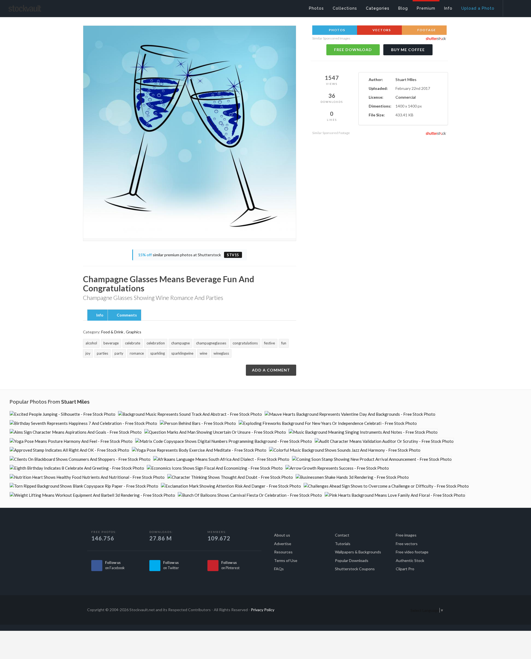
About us (282, 535)
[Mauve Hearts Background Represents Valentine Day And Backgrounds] (350, 414)
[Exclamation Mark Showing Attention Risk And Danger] (231, 486)
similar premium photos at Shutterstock (188, 254)
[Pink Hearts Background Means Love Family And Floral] (395, 495)
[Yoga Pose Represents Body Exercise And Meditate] (199, 450)
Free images (406, 535)
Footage (426, 30)
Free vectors (407, 543)
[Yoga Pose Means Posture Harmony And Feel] (71, 441)
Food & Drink (112, 332)
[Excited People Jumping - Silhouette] (62, 414)
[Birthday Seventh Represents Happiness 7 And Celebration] (83, 423)
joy (87, 353)
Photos (336, 30)
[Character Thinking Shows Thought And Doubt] (230, 477)
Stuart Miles (406, 79)
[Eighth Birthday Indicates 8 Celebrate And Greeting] (77, 468)
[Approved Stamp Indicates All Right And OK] (69, 450)
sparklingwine (182, 353)
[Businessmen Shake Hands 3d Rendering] (352, 477)
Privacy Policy (262, 609)
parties (102, 353)
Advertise (282, 543)
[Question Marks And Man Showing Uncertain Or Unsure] (215, 432)
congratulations (245, 343)
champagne (180, 343)
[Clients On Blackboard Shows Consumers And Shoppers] (80, 459)
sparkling (157, 353)
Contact (342, 535)
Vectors (381, 30)
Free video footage (412, 552)
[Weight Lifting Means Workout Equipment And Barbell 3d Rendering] (92, 495)
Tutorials (342, 543)
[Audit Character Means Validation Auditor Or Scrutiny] (384, 441)
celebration (156, 343)
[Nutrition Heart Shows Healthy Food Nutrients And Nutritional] (87, 477)
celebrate (132, 343)
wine (203, 353)
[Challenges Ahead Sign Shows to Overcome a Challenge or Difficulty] (386, 486)
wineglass (221, 353)
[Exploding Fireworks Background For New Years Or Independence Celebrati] (328, 423)
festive (269, 343)
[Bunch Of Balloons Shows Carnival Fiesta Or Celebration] (250, 495)
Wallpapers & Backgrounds (358, 552)
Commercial (405, 97)
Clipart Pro (405, 568)
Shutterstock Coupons (355, 568)
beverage (111, 343)
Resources (283, 552)
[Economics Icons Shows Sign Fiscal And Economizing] (215, 468)
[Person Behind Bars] (198, 423)
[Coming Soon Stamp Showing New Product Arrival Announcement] (372, 459)
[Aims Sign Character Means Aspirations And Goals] (76, 432)
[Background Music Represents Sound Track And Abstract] (190, 414)
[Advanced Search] (513, 7)
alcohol (91, 343)
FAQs (279, 568)
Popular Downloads (351, 560)
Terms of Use (285, 560)
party (118, 353)
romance (137, 353)
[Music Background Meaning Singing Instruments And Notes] (363, 432)
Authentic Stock (410, 560)
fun (283, 343)
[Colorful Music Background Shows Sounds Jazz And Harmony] (344, 450)
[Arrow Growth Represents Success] (337, 468)
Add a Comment (271, 370)
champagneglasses (211, 343)
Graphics (133, 332)
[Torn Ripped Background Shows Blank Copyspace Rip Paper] (84, 486)
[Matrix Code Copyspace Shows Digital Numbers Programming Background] (223, 441)
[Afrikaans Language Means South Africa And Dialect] (221, 459)
